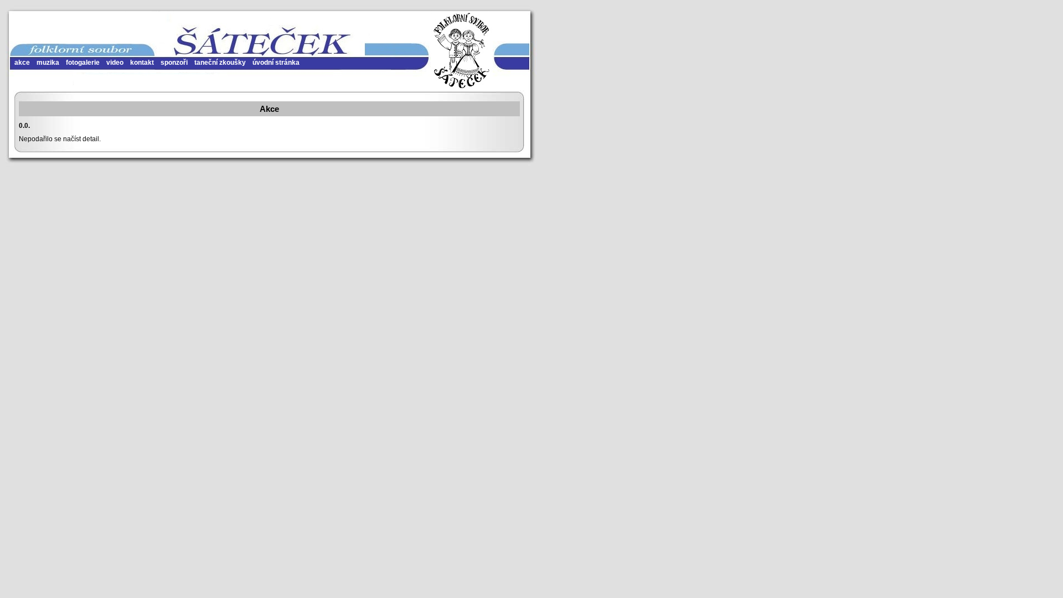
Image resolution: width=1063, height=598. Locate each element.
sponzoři (174, 62)
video (114, 62)
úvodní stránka (276, 62)
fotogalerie (83, 62)
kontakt (142, 62)
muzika (48, 62)
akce (22, 62)
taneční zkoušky (220, 62)
